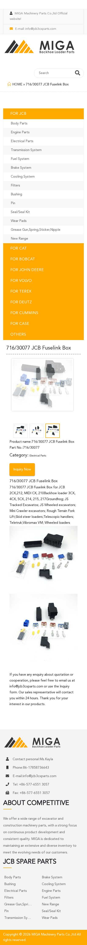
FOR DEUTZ (21, 302)
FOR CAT (18, 248)
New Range (19, 238)
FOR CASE (19, 324)
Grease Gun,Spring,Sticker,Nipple (35, 230)
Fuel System (20, 159)
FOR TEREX (20, 291)
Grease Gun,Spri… (18, 904)
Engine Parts (20, 132)
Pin (13, 203)
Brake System (21, 168)
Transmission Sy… (17, 918)
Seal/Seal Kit (20, 212)
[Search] (77, 74)
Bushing (16, 194)
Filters (15, 185)
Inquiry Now (22, 469)
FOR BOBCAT (22, 259)
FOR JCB (18, 114)
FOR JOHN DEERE (27, 270)
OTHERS (18, 334)
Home (17, 84)
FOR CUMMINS (24, 313)
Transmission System (26, 150)
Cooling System (23, 176)
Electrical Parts (22, 141)
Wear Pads (19, 221)
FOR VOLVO (21, 281)
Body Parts (19, 123)
